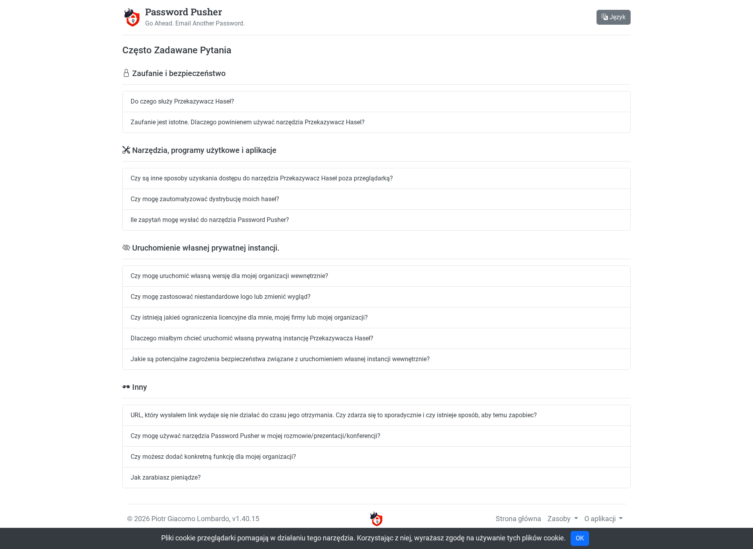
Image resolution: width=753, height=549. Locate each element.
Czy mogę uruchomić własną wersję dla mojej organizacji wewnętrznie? (229, 276)
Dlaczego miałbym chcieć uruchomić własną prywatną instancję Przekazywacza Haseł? (252, 338)
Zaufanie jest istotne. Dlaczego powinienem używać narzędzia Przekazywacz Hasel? (248, 122)
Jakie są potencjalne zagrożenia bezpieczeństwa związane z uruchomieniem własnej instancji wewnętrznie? (280, 359)
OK (580, 538)
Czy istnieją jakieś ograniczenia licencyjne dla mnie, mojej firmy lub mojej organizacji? (249, 317)
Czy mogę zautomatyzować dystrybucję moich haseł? (205, 199)
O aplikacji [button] (600, 519)
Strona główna (518, 519)
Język (617, 17)
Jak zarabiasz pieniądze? (166, 477)
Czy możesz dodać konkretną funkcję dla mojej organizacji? (213, 456)
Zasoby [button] (559, 519)
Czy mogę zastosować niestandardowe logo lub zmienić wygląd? (221, 296)
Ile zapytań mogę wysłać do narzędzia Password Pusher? (210, 220)
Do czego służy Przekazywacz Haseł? (182, 101)
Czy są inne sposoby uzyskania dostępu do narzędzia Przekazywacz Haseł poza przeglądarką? (262, 178)
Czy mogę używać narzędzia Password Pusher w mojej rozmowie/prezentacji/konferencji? (255, 436)
